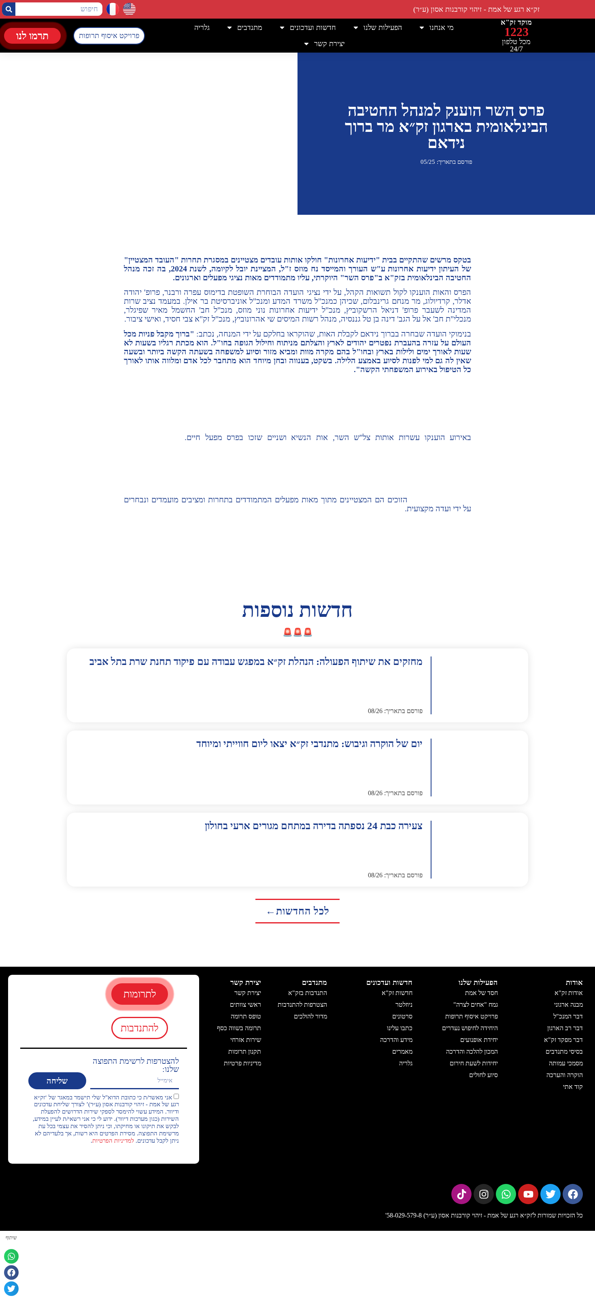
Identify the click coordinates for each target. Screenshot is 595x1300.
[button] (11, 1256)
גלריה (202, 27)
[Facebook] (573, 1194)
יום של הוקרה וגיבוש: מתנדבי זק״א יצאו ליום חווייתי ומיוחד (309, 743)
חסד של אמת (481, 992)
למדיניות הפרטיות (113, 1140)
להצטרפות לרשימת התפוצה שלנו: (136, 1065)
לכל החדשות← (297, 911)
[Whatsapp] (506, 1194)
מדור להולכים (310, 1016)
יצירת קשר (247, 992)
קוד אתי (573, 1086)
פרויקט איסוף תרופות (471, 1016)
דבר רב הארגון (565, 1028)
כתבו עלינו (399, 1028)
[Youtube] (528, 1194)
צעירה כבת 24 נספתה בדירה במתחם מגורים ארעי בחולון (314, 825)
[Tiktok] (461, 1194)
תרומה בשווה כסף (239, 1028)
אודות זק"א (569, 992)
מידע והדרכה (396, 1039)
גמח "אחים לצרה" (475, 1004)
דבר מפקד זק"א (563, 1039)
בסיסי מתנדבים (564, 1051)
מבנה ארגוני (568, 1004)
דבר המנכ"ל (568, 1016)
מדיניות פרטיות (242, 1063)
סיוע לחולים (483, 1074)
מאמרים (402, 1051)
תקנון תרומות (244, 1051)
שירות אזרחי (245, 1039)
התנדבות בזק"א (307, 992)
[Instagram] (484, 1194)
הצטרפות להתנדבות (302, 1004)
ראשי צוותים (245, 1004)
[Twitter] (550, 1194)
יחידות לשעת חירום (473, 1063)
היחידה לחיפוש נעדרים (469, 1028)
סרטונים (402, 1016)
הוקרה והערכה (564, 1074)
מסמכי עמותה (566, 1063)
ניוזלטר (403, 1004)
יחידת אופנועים (478, 1039)
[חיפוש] (8, 9)
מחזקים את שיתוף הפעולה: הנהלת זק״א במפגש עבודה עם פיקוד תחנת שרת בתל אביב (256, 661)
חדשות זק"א (397, 992)
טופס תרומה (246, 1016)
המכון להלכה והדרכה (471, 1051)
